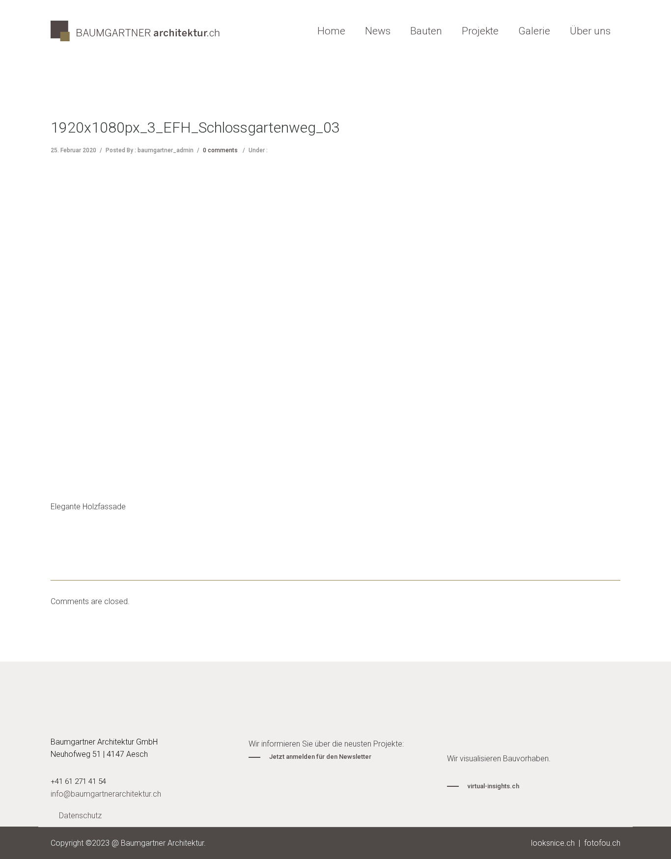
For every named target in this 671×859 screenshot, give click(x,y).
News (378, 31)
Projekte (480, 31)
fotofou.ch (602, 843)
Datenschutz (80, 815)
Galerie (534, 31)
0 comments (220, 150)
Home (331, 31)
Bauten (426, 31)
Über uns (590, 31)
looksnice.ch (553, 843)
